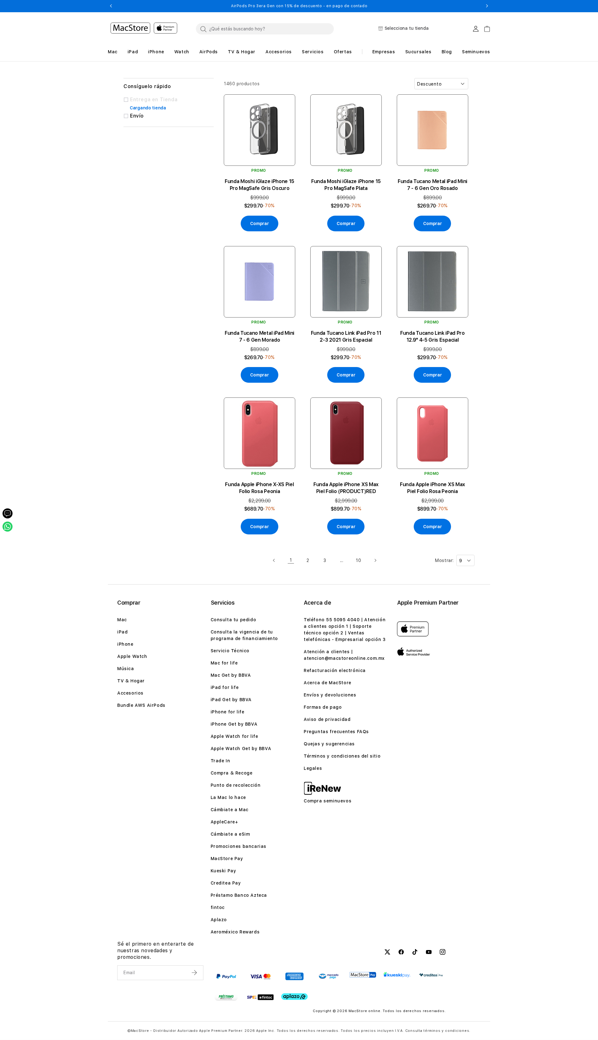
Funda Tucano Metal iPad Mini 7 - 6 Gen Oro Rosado (432, 184)
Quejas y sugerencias (329, 743)
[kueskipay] (397, 974)
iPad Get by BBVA (231, 699)
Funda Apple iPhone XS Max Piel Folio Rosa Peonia (432, 487)
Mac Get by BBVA (231, 675)
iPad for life (225, 687)
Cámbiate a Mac (230, 809)
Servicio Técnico (230, 650)
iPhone (125, 644)
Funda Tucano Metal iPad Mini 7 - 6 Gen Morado (259, 336)
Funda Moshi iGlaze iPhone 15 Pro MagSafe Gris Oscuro (259, 184)
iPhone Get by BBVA (234, 724)
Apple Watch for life (234, 736)
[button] (111, 6)
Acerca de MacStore (327, 682)
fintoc (218, 907)
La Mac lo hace (228, 797)
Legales (313, 768)
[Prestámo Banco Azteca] (226, 997)
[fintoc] (260, 997)
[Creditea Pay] (431, 975)
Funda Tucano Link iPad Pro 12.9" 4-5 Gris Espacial (432, 336)
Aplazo (219, 919)
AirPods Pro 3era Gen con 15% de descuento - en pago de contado (299, 6)
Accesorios (130, 693)
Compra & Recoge (232, 772)
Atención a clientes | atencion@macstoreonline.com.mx (344, 655)
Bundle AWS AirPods (141, 705)
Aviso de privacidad (327, 719)
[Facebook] (401, 953)
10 (358, 560)
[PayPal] (226, 976)
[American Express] (294, 976)
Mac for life (224, 662)
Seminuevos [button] (476, 51)
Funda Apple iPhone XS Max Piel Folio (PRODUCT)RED (346, 487)
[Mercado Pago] (328, 976)
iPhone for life (227, 711)
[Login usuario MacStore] (476, 29)
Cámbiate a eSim (230, 834)
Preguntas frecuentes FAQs (336, 731)
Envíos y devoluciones (330, 694)
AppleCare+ (224, 821)
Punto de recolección (236, 785)
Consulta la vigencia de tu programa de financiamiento (244, 635)
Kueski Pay (223, 870)
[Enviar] (195, 972)
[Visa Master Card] (260, 976)
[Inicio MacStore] (144, 29)
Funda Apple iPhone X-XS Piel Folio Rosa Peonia (259, 487)
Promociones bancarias (239, 846)
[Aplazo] (294, 997)
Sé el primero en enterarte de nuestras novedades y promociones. (155, 950)
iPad (122, 631)
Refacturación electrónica (335, 670)
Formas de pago (323, 707)
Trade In (220, 760)
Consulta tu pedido (233, 619)
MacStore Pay (227, 858)
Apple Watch (132, 656)
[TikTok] (415, 953)
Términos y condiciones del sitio (342, 756)
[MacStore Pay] (362, 975)
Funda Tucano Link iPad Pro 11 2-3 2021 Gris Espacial (346, 336)
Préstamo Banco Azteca (239, 895)
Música (125, 668)
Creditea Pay (226, 882)
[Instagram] (442, 953)
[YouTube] (429, 953)
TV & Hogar (131, 680)
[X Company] (387, 953)
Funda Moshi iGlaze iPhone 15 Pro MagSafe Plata (346, 184)
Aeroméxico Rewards (235, 931)
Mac (122, 619)
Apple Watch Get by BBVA (241, 748)
